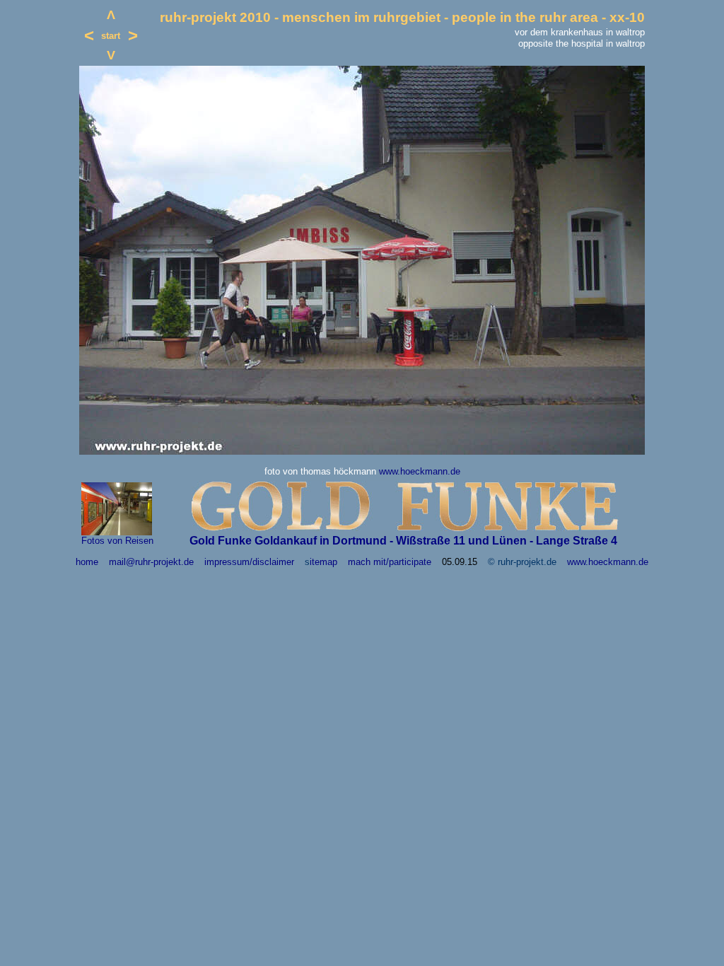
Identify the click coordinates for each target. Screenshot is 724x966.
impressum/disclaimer (249, 562)
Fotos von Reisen (117, 540)
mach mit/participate (389, 562)
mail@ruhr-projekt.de (151, 562)
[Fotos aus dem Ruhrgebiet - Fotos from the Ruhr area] (116, 532)
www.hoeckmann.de (419, 471)
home (87, 562)
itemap (323, 562)
